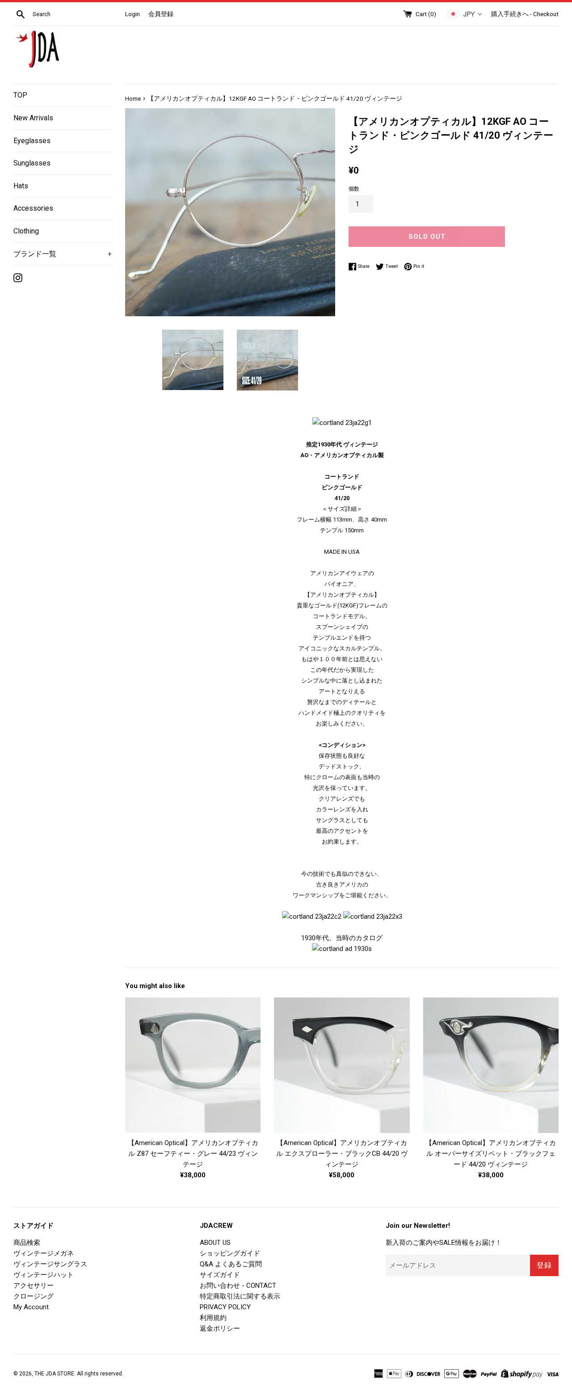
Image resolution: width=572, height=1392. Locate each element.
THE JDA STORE (54, 1374)
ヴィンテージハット (43, 1275)
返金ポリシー (220, 1328)
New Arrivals (33, 118)
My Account (31, 1307)
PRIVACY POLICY (225, 1307)
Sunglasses (31, 163)
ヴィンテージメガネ (43, 1253)
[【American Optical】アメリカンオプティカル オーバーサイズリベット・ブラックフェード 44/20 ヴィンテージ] (491, 1065)
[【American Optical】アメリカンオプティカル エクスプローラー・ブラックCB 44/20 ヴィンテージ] (341, 1065)
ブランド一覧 (62, 254)
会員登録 (160, 13)
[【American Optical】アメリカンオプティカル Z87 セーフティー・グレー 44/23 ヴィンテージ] (193, 1065)
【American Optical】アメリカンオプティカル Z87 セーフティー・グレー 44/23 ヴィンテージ (193, 1153)
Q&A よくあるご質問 (231, 1264)
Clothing (26, 231)
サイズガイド (220, 1275)
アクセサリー (33, 1286)
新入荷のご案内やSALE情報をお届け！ (444, 1243)
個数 (354, 189)
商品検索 (26, 1243)
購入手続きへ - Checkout (525, 13)
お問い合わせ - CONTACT (238, 1286)
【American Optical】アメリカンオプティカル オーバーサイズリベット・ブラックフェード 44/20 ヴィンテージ (490, 1153)
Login (132, 13)
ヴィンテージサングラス (50, 1264)
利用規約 (213, 1318)
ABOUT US (215, 1243)
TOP (20, 95)
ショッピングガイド (230, 1253)
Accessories (33, 208)
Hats (20, 186)
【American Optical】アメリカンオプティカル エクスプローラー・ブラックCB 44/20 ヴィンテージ (342, 1153)
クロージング (33, 1296)
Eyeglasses (31, 140)
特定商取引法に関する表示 (240, 1296)
